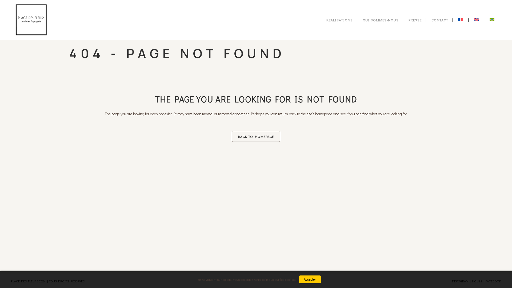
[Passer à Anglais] (476, 20)
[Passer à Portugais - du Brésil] (492, 20)
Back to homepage (256, 136)
